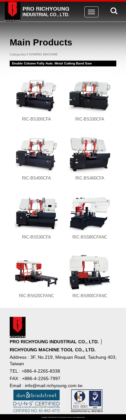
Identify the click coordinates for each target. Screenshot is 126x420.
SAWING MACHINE (43, 54)
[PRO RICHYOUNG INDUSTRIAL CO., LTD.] (38, 9)
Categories (18, 54)
